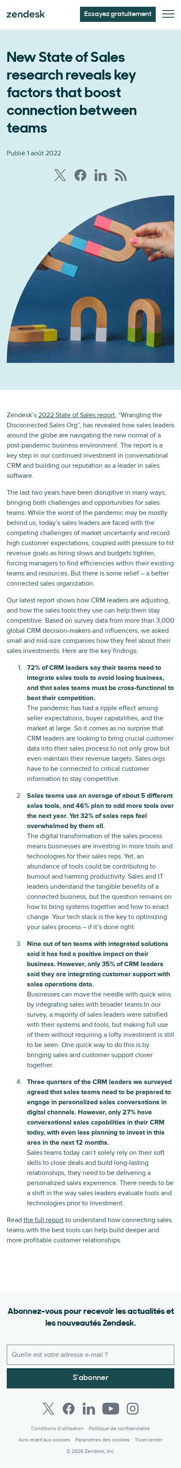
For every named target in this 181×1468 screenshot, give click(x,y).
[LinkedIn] (89, 1408)
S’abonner (91, 1378)
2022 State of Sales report (76, 415)
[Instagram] (132, 1408)
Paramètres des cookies (102, 1440)
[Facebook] (68, 1408)
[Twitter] (48, 1408)
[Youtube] (110, 1408)
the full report (44, 1220)
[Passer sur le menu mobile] (168, 14)
